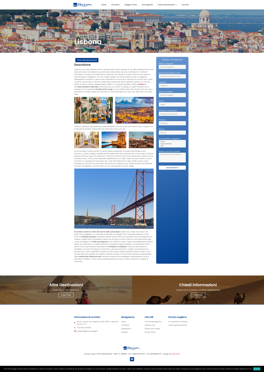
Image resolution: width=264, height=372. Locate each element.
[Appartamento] (172, 144)
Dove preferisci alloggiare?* (170, 139)
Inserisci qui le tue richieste (169, 151)
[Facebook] (132, 359)
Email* (161, 101)
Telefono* (162, 82)
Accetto (256, 369)
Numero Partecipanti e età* (169, 73)
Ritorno (161, 129)
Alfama (142, 84)
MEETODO (176, 354)
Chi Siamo (115, 5)
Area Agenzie (147, 5)
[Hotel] (172, 141)
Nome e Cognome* (166, 64)
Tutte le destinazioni (166, 5)
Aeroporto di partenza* (168, 110)
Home (103, 5)
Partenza (162, 120)
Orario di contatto (166, 92)
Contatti (185, 5)
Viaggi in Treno (130, 5)
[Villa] (172, 146)
